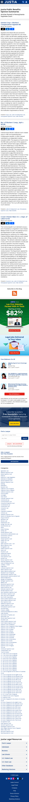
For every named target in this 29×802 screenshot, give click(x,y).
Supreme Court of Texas (7, 644)
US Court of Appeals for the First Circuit (10, 708)
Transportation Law (6, 650)
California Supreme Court (7, 492)
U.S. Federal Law (7, 758)
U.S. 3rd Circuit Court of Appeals (9, 660)
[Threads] (16, 778)
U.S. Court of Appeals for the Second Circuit (12, 686)
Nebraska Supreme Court (7, 589)
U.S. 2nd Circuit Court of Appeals (9, 658)
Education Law (4, 519)
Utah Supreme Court (6, 723)
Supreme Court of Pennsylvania (9, 642)
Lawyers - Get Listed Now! (14, 443)
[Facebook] (11, 778)
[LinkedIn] (7, 778)
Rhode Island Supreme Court (8, 618)
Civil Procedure (4, 493)
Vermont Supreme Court (7, 725)
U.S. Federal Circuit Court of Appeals (10, 696)
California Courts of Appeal (7, 490)
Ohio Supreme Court (6, 602)
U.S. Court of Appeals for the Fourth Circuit (11, 683)
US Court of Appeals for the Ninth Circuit (11, 712)
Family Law (3, 530)
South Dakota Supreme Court (8, 623)
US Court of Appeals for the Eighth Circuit (11, 702)
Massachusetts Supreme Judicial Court (10, 576)
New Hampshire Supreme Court (9, 592)
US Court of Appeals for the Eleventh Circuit (12, 704)
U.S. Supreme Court (6, 697)
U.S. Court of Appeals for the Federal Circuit (12, 678)
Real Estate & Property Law (8, 615)
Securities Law (4, 619)
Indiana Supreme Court (6, 548)
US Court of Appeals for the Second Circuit (11, 713)
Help (14, 790)
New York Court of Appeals (7, 595)
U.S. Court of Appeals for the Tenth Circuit (11, 691)
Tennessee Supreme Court (7, 649)
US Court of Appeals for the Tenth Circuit (11, 718)
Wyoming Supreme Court (7, 733)
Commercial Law (5, 500)
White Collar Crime (5, 729)
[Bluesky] (18, 778)
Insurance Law (9, 281)
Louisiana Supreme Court (7, 568)
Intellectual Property (6, 553)
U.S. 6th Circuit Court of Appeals (9, 665)
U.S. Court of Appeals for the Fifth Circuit (11, 679)
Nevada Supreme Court (7, 590)
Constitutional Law (5, 505)
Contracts (3, 509)
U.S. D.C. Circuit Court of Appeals (9, 694)
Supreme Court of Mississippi (8, 634)
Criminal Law (4, 513)
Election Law (4, 521)
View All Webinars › (14, 394)
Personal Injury (4, 608)
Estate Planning (5, 529)
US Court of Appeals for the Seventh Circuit (11, 715)
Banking (3, 484)
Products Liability (5, 610)
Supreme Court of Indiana (7, 632)
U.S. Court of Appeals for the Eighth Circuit (11, 674)
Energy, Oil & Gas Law (6, 524)
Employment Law (5, 522)
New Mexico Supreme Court (8, 594)
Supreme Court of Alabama (7, 624)
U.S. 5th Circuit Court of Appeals (9, 663)
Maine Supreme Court (6, 569)
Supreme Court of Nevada (7, 637)
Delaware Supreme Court (7, 514)
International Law (5, 555)
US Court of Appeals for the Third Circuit (11, 720)
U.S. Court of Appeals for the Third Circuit (11, 692)
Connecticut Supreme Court (8, 503)
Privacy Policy (14, 796)
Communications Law (6, 501)
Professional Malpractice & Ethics (9, 611)
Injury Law (8, 114)
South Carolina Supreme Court (8, 621)
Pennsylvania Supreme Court (8, 116)
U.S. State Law (6, 762)
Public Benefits (19, 116)
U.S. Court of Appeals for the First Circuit (11, 681)
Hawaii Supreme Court (6, 539)
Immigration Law (5, 547)
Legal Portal (14, 785)
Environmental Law (5, 526)
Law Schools (6, 754)
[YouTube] (9, 778)
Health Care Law (5, 540)
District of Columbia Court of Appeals (10, 516)
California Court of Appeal (7, 488)
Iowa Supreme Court (6, 556)
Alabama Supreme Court (7, 472)
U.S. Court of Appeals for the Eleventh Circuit (12, 676)
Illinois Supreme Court (6, 545)
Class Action (4, 496)
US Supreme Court (5, 721)
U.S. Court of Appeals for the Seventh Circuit (12, 687)
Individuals (5, 747)
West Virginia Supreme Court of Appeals (11, 728)
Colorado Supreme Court (7, 498)
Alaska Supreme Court (6, 474)
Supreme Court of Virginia (7, 645)
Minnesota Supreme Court (7, 584)
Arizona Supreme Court (6, 480)
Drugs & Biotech (5, 518)
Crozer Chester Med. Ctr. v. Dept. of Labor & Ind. (14, 218)
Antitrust (3, 475)
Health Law (3, 542)
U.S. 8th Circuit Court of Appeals (9, 668)
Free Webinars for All (8, 359)
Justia (16, 775)
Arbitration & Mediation (7, 479)
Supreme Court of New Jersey (8, 639)
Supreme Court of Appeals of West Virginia (11, 626)
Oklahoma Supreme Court (7, 603)
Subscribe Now (14, 423)
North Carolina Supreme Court (8, 598)
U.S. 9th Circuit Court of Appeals (9, 670)
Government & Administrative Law (9, 534)
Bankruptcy (3, 485)
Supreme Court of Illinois (7, 631)
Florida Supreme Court (6, 532)
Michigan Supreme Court (7, 581)
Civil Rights (3, 495)
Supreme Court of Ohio (6, 640)
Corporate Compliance (6, 511)
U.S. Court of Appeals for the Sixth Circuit (11, 689)
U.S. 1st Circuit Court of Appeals (9, 657)
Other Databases (7, 766)
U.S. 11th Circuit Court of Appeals (9, 655)
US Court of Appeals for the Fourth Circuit (11, 710)
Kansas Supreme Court (6, 560)
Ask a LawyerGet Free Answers (7, 453)
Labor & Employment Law (18, 114)
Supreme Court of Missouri (7, 636)
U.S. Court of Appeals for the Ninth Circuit (11, 684)
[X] (20, 778)
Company (14, 788)
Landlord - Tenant (5, 564)
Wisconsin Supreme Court (7, 731)
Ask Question (14, 461)
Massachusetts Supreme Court (8, 574)
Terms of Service (14, 793)
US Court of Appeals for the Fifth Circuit (11, 707)
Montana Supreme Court (7, 585)
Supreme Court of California (8, 628)
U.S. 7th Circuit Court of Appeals (9, 666)
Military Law (4, 582)
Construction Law (5, 506)
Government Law (5, 537)
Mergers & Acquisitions (6, 579)
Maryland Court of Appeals (7, 573)
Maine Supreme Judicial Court (8, 571)
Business (5, 751)
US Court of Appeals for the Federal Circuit (11, 705)
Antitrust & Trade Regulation (8, 477)
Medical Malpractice (6, 577)
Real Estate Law (5, 616)
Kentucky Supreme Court (7, 561)
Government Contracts (6, 535)
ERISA (2, 527)
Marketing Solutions (8, 769)
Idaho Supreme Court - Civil (7, 543)
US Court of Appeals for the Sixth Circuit (11, 717)
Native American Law (6, 587)
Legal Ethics (4, 566)
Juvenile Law (4, 558)
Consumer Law (4, 508)
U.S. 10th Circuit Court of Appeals (9, 653)
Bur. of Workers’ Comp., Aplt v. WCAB (12, 123)
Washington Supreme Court (8, 726)
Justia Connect (14, 782)
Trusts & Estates (5, 652)
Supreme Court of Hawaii (7, 629)
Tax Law (3, 647)
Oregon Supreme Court (6, 605)
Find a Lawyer (5, 431)
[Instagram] (13, 778)
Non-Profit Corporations (7, 597)
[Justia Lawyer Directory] (22, 778)
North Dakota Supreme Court (8, 600)
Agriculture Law (5, 471)
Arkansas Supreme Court (7, 482)
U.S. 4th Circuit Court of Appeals (9, 662)
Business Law (4, 487)
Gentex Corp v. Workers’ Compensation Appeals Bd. (11, 24)
